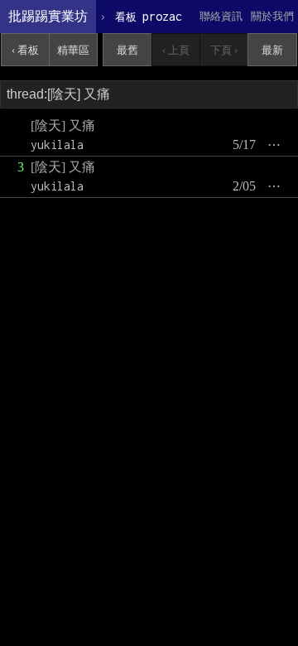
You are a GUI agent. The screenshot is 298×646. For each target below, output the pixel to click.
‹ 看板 (25, 50)
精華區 (73, 50)
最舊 (127, 50)
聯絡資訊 (221, 16)
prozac (148, 16)
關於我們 (272, 16)
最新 (272, 50)
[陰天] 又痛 (63, 125)
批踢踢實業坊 (48, 16)
